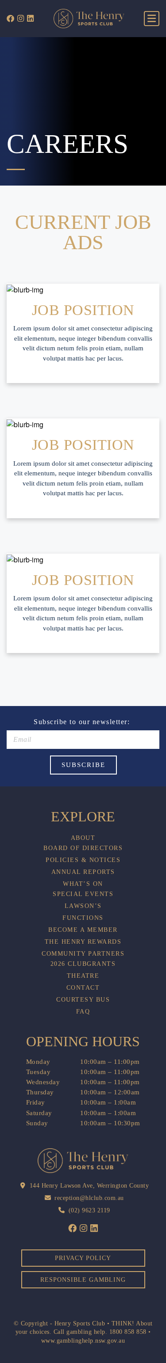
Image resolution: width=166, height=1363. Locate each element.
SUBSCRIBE (83, 764)
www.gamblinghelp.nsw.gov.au (83, 1340)
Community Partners (83, 954)
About (83, 838)
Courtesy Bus (83, 1000)
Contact (83, 988)
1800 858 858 (128, 1332)
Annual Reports (83, 872)
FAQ (83, 1012)
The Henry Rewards (83, 942)
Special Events (83, 894)
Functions (83, 918)
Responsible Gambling (83, 1279)
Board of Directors (83, 848)
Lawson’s (83, 906)
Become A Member (83, 930)
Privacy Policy (83, 1258)
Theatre (83, 976)
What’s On (83, 884)
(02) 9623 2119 (89, 1210)
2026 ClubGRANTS (83, 964)
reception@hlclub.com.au (89, 1198)
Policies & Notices (83, 860)
